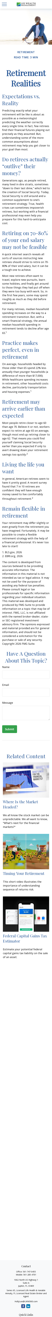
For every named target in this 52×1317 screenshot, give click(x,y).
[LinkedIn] (28, 1306)
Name (6, 667)
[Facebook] (23, 1306)
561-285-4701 (29, 1274)
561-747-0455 (29, 1271)
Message (7, 702)
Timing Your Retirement (23, 873)
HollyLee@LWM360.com (26, 1301)
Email (5, 685)
